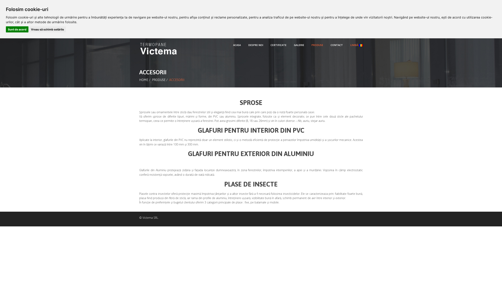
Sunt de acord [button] (17, 29)
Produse (159, 80)
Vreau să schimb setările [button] (47, 29)
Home (143, 80)
